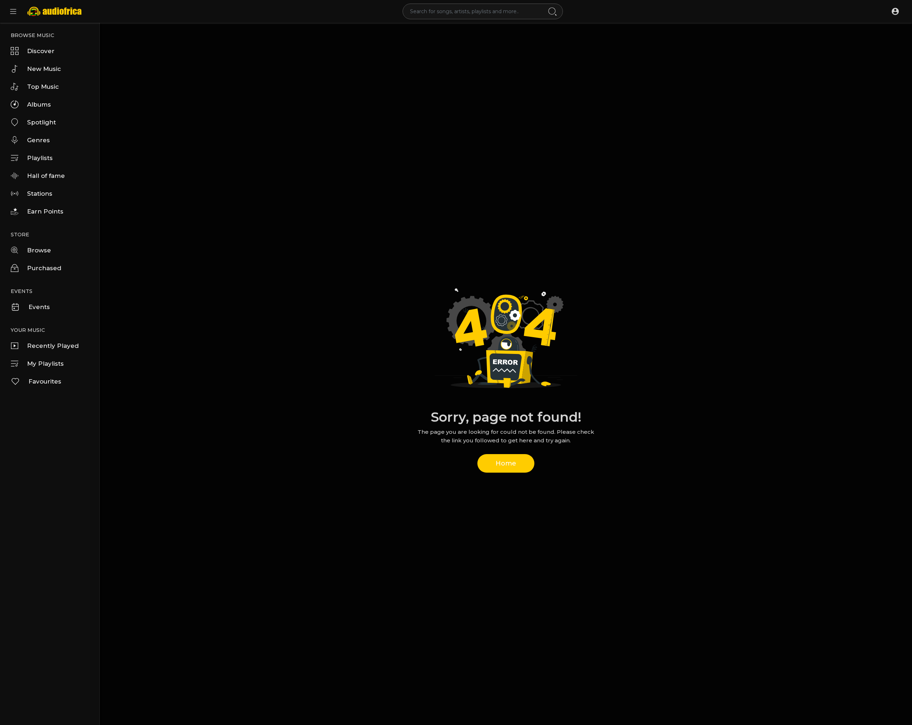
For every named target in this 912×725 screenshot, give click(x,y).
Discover (41, 51)
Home (506, 463)
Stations (39, 193)
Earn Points (45, 211)
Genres (38, 140)
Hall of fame (46, 175)
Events (39, 306)
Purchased (44, 268)
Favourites (44, 381)
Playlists (40, 157)
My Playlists (45, 363)
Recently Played (53, 345)
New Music (44, 68)
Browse (39, 250)
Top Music (43, 86)
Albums (39, 104)
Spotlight (41, 122)
